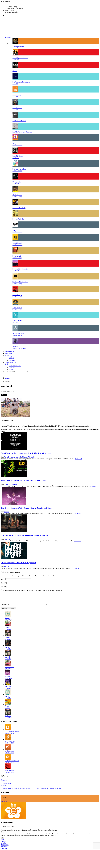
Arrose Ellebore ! (10, 351)
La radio (3, 843)
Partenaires (12, 367)
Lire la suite (78, 459)
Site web (3, 586)
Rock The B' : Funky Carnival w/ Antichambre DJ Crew (23, 480)
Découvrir (8, 355)
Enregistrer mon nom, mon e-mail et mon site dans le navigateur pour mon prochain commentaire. (33, 590)
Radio (6, 364)
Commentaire (5, 604)
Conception (4, 848)
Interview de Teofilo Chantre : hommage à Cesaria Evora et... (25, 535)
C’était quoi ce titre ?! (11, 362)
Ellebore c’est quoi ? (15, 366)
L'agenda (18, 457)
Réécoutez (8, 37)
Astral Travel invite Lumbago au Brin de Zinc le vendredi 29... (26, 453)
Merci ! (3, 839)
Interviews (12, 359)
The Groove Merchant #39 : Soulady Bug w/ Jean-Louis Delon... (26, 508)
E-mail (3, 583)
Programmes (4, 845)
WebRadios (8, 353)
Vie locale (12, 360)
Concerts (12, 457)
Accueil (7, 378)
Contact (11, 369)
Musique (11, 357)
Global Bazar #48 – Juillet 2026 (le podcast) (18, 563)
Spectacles (13, 484)
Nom (3, 579)
